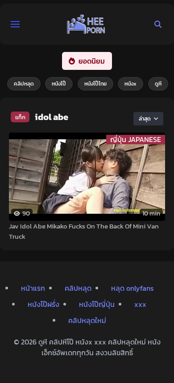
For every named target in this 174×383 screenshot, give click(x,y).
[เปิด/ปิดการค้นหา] (158, 24)
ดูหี (158, 84)
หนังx (130, 84)
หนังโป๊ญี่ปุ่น (97, 304)
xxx (140, 304)
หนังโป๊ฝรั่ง (43, 304)
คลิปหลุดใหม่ (87, 320)
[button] (15, 24)
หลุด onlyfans (132, 288)
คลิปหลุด (24, 84)
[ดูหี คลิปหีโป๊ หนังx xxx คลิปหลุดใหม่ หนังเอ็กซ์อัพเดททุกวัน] (86, 24)
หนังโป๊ (59, 84)
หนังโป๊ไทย (95, 84)
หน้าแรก (33, 288)
